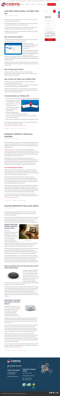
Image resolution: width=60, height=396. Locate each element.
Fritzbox (9, 15)
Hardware (16, 15)
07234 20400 (47, 0)
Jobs (9, 0)
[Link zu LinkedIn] (51, 1)
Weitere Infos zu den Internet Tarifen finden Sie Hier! (15, 125)
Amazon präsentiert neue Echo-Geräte (21, 206)
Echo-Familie (9, 219)
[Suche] (58, 4)
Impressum (16, 393)
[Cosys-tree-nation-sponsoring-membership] (33, 387)
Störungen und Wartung (35, 0)
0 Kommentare (13, 128)
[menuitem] (12, 4)
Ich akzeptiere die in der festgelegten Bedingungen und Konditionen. (50, 34)
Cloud (15, 138)
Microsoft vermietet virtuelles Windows (18, 135)
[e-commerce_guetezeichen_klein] (28, 384)
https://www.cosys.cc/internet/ (16, 347)
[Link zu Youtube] (56, 1)
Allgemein (6, 15)
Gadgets (12, 15)
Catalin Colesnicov (22, 128)
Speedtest (29, 0)
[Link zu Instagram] (54, 1)
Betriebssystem (10, 138)
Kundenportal (18, 0)
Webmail (13, 0)
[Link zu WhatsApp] (58, 1)
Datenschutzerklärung (50, 33)
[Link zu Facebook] (52, 1)
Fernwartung (24, 0)
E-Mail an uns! (42, 0)
